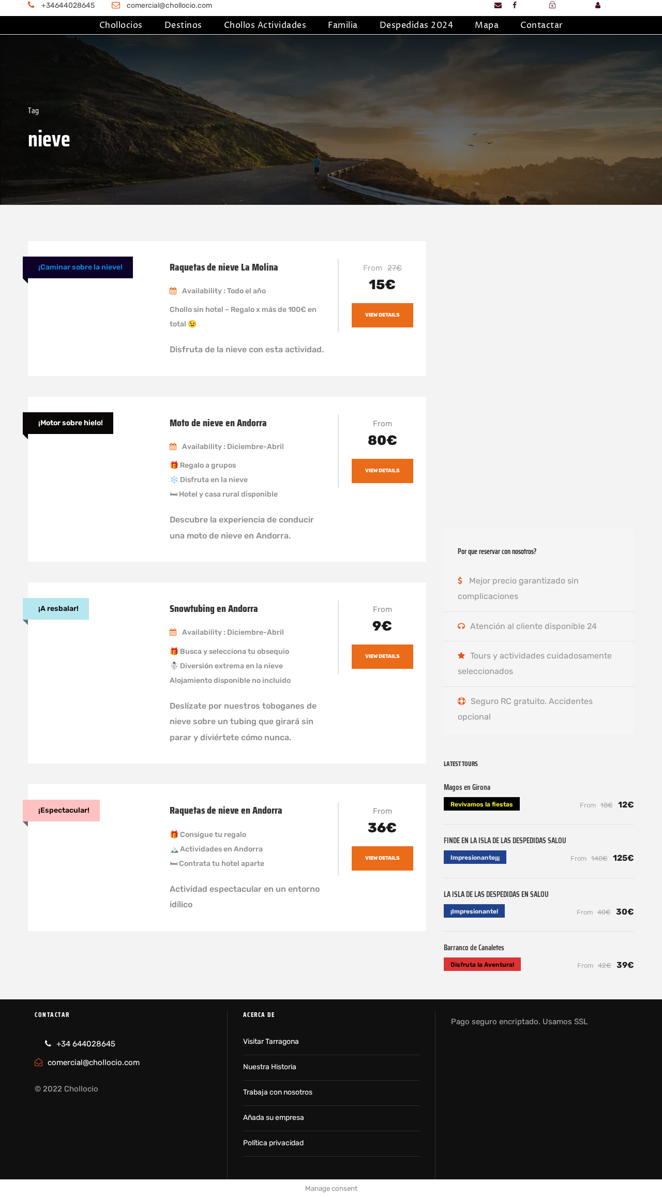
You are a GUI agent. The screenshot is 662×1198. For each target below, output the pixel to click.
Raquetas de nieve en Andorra (226, 810)
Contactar (541, 25)
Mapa (487, 25)
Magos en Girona (467, 787)
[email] (498, 5)
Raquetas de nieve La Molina (224, 267)
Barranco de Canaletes (474, 947)
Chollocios (121, 25)
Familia (343, 25)
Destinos (183, 25)
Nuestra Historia (269, 1066)
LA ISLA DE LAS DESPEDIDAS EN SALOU (496, 894)
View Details (382, 315)
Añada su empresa (273, 1117)
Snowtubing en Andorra (214, 608)
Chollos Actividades (265, 25)
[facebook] (515, 5)
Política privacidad (273, 1143)
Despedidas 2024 (417, 25)
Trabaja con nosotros (277, 1092)
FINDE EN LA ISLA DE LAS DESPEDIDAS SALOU (505, 840)
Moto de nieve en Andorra (218, 422)
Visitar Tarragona (271, 1041)
